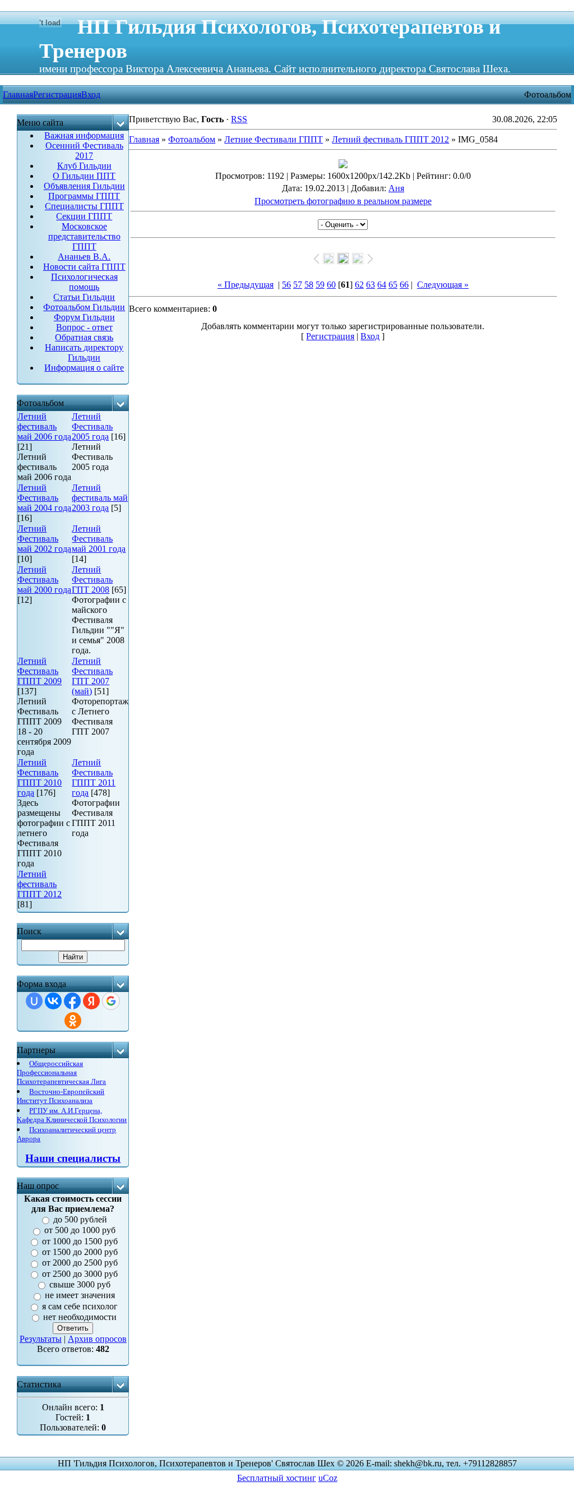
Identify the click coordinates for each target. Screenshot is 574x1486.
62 (359, 284)
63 (370, 284)
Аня (396, 188)
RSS (239, 119)
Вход (90, 94)
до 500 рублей (80, 1219)
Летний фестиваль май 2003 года (100, 498)
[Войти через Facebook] (72, 1001)
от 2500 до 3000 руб (80, 1274)
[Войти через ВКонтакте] (53, 1001)
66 (404, 284)
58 (308, 284)
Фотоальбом (191, 139)
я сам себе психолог (80, 1306)
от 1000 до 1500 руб (80, 1241)
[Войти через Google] (111, 1001)
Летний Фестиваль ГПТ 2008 (92, 579)
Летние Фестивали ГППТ (273, 139)
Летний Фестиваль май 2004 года (44, 498)
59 (320, 284)
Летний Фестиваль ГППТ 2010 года (39, 777)
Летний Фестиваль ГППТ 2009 (39, 671)
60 (331, 284)
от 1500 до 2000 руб (80, 1252)
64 (381, 284)
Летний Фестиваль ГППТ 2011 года (93, 777)
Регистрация (57, 94)
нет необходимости (80, 1317)
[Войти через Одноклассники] (72, 1020)
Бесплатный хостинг (276, 1478)
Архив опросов (97, 1339)
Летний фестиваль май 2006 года (44, 426)
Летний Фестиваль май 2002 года (44, 538)
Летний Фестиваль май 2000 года (44, 579)
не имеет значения (80, 1295)
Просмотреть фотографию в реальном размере (343, 201)
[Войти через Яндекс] (91, 1001)
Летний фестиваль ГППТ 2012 (39, 884)
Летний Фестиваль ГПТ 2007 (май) (92, 676)
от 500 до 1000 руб (79, 1230)
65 (392, 284)
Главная (144, 139)
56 (286, 284)
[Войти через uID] (34, 1001)
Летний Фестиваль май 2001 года (99, 538)
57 (297, 284)
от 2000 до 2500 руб (80, 1263)
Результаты (41, 1339)
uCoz (327, 1478)
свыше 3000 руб (79, 1284)
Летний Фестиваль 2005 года (92, 426)
